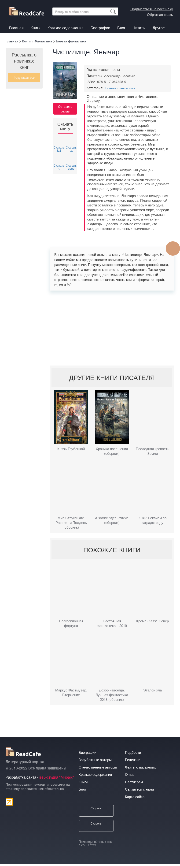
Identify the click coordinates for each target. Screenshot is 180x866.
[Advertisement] (112, 328)
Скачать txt (71, 148)
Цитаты (139, 27)
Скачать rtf (59, 166)
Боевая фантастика (120, 88)
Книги (35, 28)
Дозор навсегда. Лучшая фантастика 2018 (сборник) (112, 695)
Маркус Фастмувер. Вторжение (71, 692)
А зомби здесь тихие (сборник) (112, 520)
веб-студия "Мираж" (56, 777)
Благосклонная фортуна (71, 623)
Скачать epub (71, 166)
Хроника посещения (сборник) (112, 451)
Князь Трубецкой (71, 448)
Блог (121, 27)
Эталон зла (152, 690)
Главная (16, 27)
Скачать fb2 (59, 148)
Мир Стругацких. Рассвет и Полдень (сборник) (71, 522)
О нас (129, 774)
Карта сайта (134, 796)
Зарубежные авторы (95, 759)
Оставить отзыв (65, 108)
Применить (113, 11)
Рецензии (132, 759)
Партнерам (134, 781)
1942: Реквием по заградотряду (152, 520)
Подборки (133, 752)
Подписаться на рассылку (151, 8)
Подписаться (24, 77)
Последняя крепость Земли (152, 451)
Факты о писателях (140, 767)
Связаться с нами (139, 789)
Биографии (100, 27)
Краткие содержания (66, 27)
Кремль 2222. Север (152, 621)
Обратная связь (160, 14)
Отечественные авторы (98, 767)
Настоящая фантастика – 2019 (112, 623)
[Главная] (28, 10)
